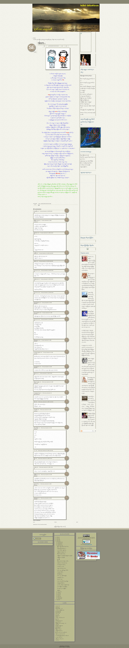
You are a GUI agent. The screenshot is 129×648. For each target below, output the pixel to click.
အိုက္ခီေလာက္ (36, 220)
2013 (58, 537)
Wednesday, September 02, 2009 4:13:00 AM (45, 450)
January (58, 598)
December (59, 542)
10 (66, 312)
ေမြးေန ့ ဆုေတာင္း (59, 633)
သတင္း (56, 613)
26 (66, 497)
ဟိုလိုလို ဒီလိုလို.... (58, 608)
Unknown (35, 232)
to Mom (56, 640)
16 (66, 381)
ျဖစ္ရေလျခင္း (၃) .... (60, 577)
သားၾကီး (35, 409)
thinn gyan (57, 622)
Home (34, 38)
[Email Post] (38, 205)
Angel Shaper (36, 302)
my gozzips (57, 612)
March (58, 596)
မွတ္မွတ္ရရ (56, 615)
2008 (58, 599)
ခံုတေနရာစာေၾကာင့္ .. (61, 564)
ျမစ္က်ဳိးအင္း (36, 474)
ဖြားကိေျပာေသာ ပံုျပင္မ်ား (60, 632)
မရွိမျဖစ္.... (42, 43)
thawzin (35, 373)
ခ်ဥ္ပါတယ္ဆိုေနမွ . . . (60, 573)
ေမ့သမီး (35, 211)
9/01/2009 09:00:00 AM (54, 46)
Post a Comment (36, 520)
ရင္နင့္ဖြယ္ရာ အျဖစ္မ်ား (58, 625)
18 (66, 401)
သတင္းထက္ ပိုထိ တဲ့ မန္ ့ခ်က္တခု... (63, 581)
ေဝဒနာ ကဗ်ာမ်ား (58, 637)
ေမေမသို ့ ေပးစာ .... (61, 566)
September (59, 545)
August (58, 591)
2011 (58, 539)
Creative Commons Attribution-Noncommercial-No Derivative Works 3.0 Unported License (86, 538)
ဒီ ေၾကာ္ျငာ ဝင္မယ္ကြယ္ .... (62, 588)
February (59, 597)
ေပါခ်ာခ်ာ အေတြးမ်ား (59, 610)
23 (66, 466)
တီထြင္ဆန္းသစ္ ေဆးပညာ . (60, 623)
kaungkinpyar (36, 366)
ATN (34, 458)
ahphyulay (36, 498)
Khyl (34, 401)
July (58, 592)
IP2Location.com (88, 544)
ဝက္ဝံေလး (36, 279)
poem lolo (57, 627)
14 (66, 366)
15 (66, 372)
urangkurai (68, 646)
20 (66, 427)
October (58, 544)
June (58, 593)
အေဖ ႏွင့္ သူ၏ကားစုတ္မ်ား (62, 575)
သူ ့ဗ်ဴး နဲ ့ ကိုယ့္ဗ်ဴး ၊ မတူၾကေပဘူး (63, 584)
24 (66, 473)
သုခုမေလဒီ (36, 483)
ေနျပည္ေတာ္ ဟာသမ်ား (87, 345)
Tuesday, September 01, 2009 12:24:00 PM (46, 253)
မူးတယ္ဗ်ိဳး (58, 559)
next (62, 46)
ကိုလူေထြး (36, 427)
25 (66, 483)
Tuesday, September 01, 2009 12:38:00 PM (46, 261)
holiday (56, 624)
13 (66, 351)
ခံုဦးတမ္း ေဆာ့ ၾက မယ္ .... (62, 562)
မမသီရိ (35, 253)
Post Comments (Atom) (42, 524)
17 (66, 392)
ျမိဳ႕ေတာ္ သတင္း (58, 638)
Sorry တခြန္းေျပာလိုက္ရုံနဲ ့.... (62, 586)
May (58, 594)
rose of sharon (36, 312)
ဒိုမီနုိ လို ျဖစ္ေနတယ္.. (61, 553)
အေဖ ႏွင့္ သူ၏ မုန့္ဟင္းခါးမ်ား (62, 570)
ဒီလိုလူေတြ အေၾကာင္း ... (62, 548)
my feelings (57, 611)
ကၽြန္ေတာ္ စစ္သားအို (61, 557)
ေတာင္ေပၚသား (37, 352)
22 (66, 458)
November (59, 543)
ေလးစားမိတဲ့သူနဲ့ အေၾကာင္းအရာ (61, 635)
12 (66, 339)
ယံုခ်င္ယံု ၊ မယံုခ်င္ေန (59, 617)
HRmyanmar (36, 340)
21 (66, 449)
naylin (35, 261)
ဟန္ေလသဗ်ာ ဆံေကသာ (61, 568)
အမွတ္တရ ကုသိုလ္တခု (91, 413)
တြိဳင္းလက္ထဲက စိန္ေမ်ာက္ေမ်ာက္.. (63, 546)
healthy (56, 607)
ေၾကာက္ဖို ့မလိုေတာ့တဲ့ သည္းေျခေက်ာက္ (91, 398)
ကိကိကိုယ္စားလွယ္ (58, 620)
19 (66, 409)
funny (56, 614)
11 (66, 319)
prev (66, 46)
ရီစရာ (56, 619)
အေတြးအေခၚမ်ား (58, 630)
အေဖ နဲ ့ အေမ (59, 579)
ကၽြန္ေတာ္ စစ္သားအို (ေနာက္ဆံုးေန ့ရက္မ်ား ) (64, 555)
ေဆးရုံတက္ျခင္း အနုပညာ (87, 330)
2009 (58, 541)
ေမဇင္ (35, 467)
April (58, 595)
